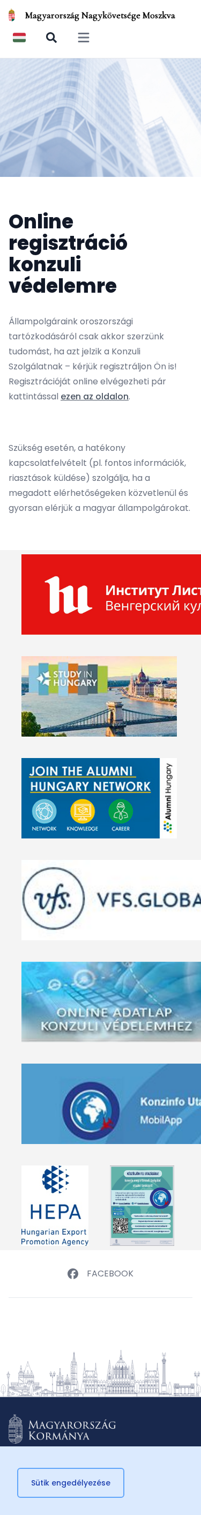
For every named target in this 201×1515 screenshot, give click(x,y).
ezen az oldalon (95, 396)
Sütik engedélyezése (70, 1482)
